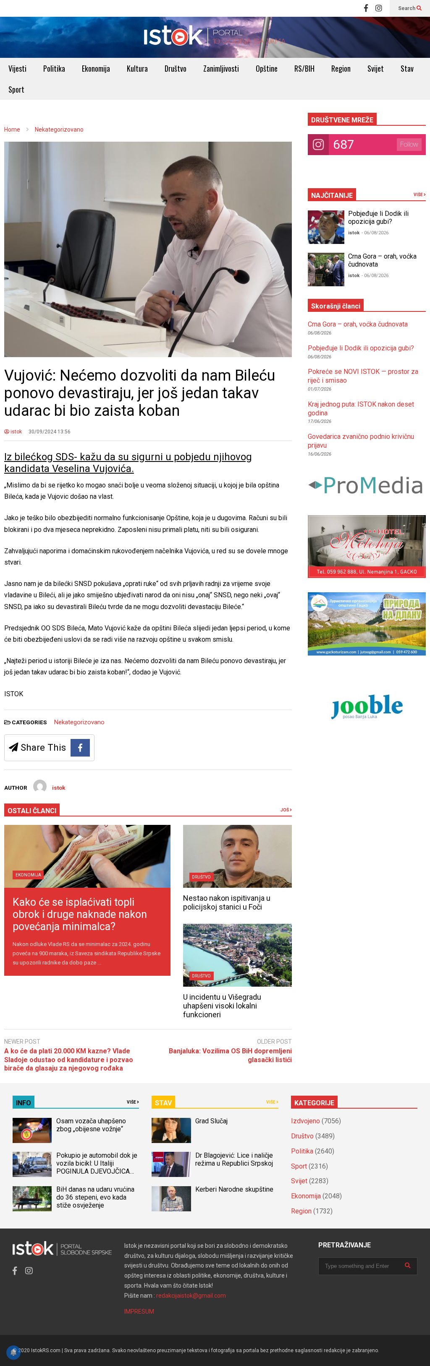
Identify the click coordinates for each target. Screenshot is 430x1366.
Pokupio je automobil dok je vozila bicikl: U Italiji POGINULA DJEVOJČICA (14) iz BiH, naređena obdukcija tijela (96, 1171)
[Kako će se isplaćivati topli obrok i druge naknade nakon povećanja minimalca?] (87, 856)
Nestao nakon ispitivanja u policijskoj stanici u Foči (226, 902)
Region (341, 68)
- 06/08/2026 (375, 233)
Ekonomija (96, 68)
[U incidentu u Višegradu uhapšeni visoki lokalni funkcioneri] (237, 955)
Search (407, 8)
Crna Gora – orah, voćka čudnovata (358, 324)
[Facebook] (366, 8)
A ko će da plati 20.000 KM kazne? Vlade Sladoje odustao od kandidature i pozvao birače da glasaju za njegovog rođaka (68, 1060)
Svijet (375, 68)
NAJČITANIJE (332, 196)
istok (15, 432)
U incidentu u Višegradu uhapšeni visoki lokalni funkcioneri (222, 1006)
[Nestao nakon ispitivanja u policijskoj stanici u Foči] (237, 856)
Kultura (137, 68)
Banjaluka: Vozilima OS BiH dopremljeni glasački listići (230, 1055)
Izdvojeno (305, 1121)
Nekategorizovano (79, 722)
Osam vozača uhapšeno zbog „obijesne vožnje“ (91, 1125)
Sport (16, 89)
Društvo (175, 68)
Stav (407, 68)
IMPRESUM (139, 1311)
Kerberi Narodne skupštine (234, 1189)
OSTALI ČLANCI (32, 811)
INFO (23, 1103)
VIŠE (419, 194)
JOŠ (285, 810)
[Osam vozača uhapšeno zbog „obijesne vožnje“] (32, 1130)
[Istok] (215, 37)
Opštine (267, 68)
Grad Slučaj (211, 1121)
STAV (163, 1103)
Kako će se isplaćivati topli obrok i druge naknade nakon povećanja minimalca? (80, 914)
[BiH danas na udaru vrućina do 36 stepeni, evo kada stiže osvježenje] (32, 1198)
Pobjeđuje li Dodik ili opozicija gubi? (378, 218)
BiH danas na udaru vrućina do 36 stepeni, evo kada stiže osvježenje (95, 1197)
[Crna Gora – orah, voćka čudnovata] (326, 269)
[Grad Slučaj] (171, 1130)
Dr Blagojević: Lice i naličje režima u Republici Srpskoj (235, 1159)
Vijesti (17, 68)
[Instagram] (378, 8)
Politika (54, 68)
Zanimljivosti (221, 68)
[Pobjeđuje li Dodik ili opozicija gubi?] (326, 227)
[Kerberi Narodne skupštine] (171, 1198)
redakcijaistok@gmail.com (191, 1295)
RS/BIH (304, 68)
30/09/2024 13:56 (50, 432)
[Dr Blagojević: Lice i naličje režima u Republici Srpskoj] (171, 1164)
